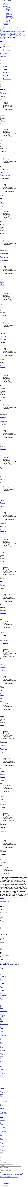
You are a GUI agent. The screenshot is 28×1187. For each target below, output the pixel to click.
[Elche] (12, 33)
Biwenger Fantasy (10, 18)
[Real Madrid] (12, 36)
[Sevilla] (2, 37)
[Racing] (18, 34)
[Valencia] (7, 37)
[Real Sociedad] (20, 36)
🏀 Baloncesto (10, 17)
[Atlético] (12, 31)
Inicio (4, 3)
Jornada (8, 13)
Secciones (5, 6)
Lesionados (9, 14)
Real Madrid (3, 53)
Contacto (5, 1185)
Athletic (2, 41)
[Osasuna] (13, 34)
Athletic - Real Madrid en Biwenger (9, 1177)
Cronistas (5, 24)
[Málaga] (7, 34)
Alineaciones (6, 4)
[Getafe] (22, 33)
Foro (4, 25)
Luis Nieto (7, 50)
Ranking (8, 21)
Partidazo (8, 20)
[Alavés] (2, 31)
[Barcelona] (18, 31)
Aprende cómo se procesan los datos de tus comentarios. (13, 1173)
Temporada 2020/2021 (5, 46)
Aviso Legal (6, 1183)
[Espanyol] (17, 33)
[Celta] (2, 33)
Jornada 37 (2, 44)
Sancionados (9, 16)
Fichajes (8, 9)
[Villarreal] (13, 37)
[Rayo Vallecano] (4, 36)
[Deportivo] (7, 33)
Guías (7, 10)
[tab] (15, 66)
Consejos (8, 7)
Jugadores (5, 23)
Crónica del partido (4, 901)
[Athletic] (7, 31)
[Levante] (2, 34)
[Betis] (23, 31)
